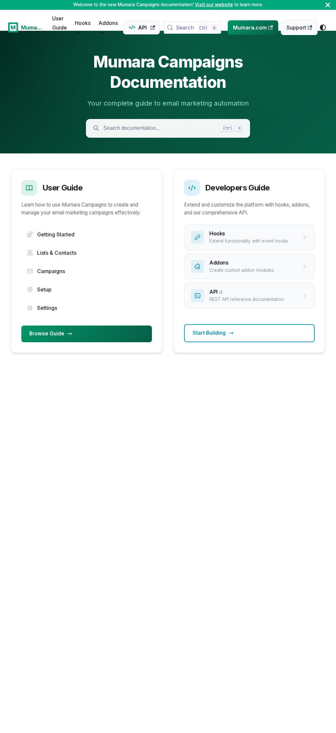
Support (296, 27)
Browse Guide (46, 333)
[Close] (328, 5)
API (142, 27)
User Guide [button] (59, 23)
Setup (44, 289)
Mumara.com (250, 27)
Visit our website (214, 4)
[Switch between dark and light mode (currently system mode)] (323, 27)
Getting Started (55, 234)
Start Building (209, 333)
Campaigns (51, 271)
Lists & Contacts (56, 252)
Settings (47, 308)
